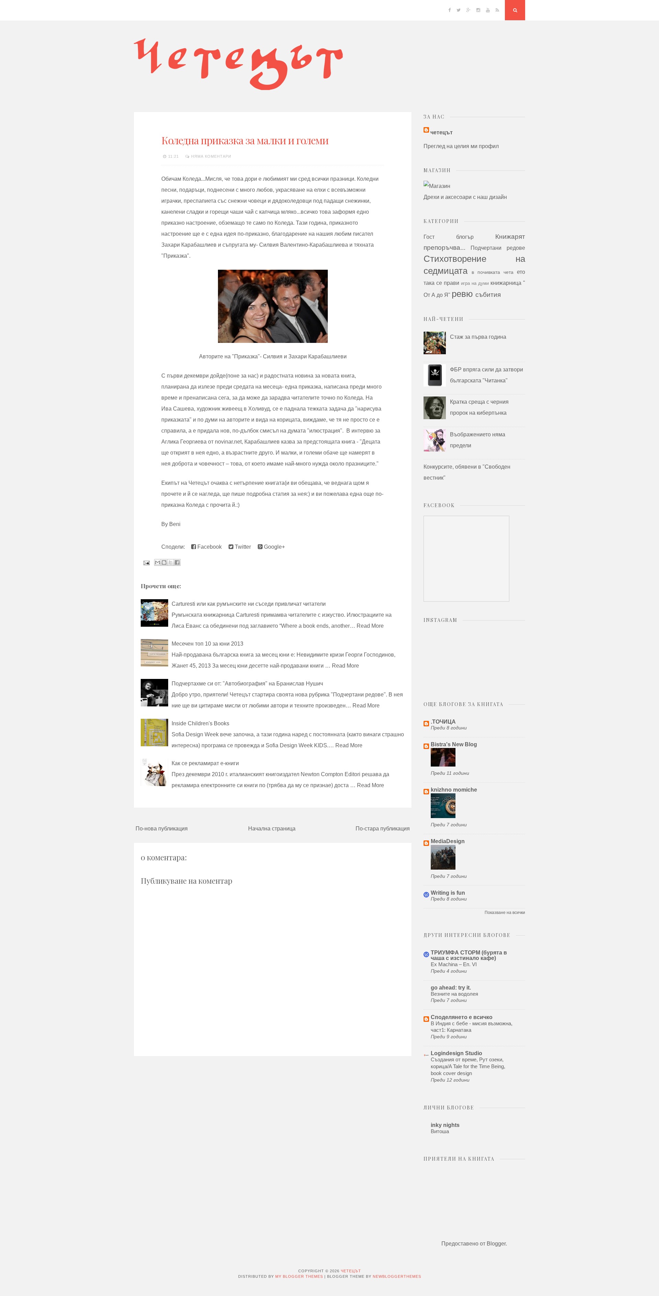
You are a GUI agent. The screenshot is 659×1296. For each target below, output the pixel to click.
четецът (441, 132)
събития (488, 294)
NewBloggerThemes (397, 1276)
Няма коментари (211, 156)
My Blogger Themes (299, 1276)
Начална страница (272, 828)
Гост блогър (449, 237)
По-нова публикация (162, 828)
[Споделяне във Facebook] (177, 562)
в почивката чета (492, 272)
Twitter (242, 547)
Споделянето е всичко (462, 1017)
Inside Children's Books (200, 723)
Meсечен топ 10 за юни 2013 (207, 644)
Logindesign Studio (456, 1053)
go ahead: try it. (451, 988)
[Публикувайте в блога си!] (164, 562)
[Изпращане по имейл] (157, 562)
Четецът (351, 1271)
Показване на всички (505, 912)
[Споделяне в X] (170, 562)
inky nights (445, 1125)
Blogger (496, 1244)
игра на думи (475, 283)
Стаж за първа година (478, 337)
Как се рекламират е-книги (205, 763)
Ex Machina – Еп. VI (454, 964)
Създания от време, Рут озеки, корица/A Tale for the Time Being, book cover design (468, 1066)
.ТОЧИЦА (443, 722)
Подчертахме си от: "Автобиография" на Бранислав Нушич (247, 683)
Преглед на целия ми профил (461, 146)
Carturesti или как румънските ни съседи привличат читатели (249, 604)
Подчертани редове (498, 248)
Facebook (209, 547)
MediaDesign (448, 841)
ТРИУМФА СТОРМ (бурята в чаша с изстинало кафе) (469, 955)
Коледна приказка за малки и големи (244, 140)
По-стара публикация (383, 828)
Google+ (274, 547)
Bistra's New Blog (454, 744)
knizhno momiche (454, 790)
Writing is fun (448, 893)
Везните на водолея (454, 994)
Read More (370, 626)
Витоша (440, 1131)
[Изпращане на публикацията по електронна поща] (146, 562)
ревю (462, 294)
